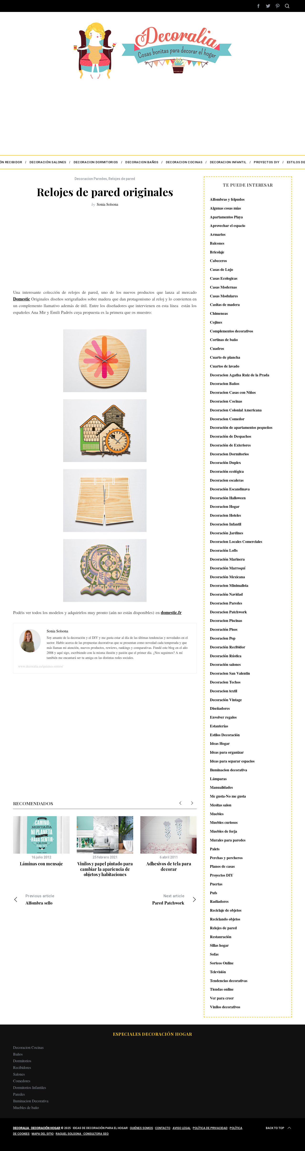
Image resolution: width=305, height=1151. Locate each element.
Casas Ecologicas (223, 278)
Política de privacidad (210, 1128)
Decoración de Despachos (230, 436)
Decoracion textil (223, 691)
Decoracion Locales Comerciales (236, 541)
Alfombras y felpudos (227, 199)
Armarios (217, 234)
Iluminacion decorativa (228, 770)
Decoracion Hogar (224, 506)
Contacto (162, 1128)
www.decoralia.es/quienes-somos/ (40, 666)
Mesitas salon (220, 805)
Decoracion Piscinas (226, 620)
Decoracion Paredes (91, 179)
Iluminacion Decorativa (30, 1100)
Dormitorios (22, 1060)
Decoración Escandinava (230, 489)
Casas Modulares (224, 296)
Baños (18, 1053)
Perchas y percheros (226, 857)
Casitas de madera (225, 304)
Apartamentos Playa (226, 217)
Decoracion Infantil (225, 524)
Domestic (21, 299)
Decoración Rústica (225, 655)
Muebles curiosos (224, 822)
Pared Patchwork (168, 900)
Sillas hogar (219, 945)
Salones (19, 1074)
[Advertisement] (152, 114)
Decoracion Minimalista (229, 585)
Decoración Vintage (226, 699)
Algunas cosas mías (225, 208)
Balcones (217, 243)
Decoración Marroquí (227, 568)
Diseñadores (220, 708)
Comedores (21, 1080)
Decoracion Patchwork (228, 612)
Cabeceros (218, 260)
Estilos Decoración (225, 734)
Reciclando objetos (225, 919)
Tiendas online (222, 989)
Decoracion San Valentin (230, 673)
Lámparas (218, 778)
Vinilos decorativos (225, 1006)
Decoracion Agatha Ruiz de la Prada (239, 375)
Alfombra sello (39, 900)
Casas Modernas (223, 287)
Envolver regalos (223, 717)
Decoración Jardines (226, 533)
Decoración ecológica (227, 471)
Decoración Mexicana (227, 576)
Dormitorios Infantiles (29, 1087)
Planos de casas (222, 866)
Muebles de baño (26, 1107)
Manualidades (221, 787)
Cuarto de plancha (225, 357)
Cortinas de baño (224, 339)
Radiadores (219, 901)
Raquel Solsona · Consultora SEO (82, 1133)
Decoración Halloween (228, 497)
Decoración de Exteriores (230, 445)
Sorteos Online (222, 963)
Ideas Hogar (220, 743)
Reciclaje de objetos (225, 910)
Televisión (218, 971)
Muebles (217, 813)
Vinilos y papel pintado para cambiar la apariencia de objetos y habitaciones (105, 869)
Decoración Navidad (226, 594)
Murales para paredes (227, 840)
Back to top (275, 1128)
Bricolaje (217, 252)
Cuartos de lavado (224, 366)
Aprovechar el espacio (227, 225)
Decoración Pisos (223, 629)
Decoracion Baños (224, 383)
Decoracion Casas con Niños (233, 392)
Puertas (216, 884)
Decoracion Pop (222, 638)
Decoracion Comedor (227, 418)
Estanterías (219, 726)
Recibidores (22, 1067)
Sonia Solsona (107, 204)
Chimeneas (219, 313)
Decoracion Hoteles (225, 515)
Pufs (213, 892)
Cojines (216, 322)
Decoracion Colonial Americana (236, 410)
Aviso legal (182, 1128)
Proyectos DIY (221, 875)
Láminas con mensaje (41, 864)
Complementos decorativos (231, 331)
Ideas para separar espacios (232, 761)
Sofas (214, 954)
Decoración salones (225, 664)
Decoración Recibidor (227, 647)
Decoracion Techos (225, 682)
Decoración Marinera (227, 559)
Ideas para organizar (227, 752)
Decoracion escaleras (227, 480)
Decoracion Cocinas (226, 401)
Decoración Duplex (225, 462)
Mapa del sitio (43, 1133)
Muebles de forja (223, 831)
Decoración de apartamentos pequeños (241, 427)
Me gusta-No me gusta (228, 796)
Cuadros (217, 348)
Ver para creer (222, 998)
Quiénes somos (141, 1128)
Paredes (19, 1094)
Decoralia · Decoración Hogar (36, 1128)
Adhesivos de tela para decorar (168, 866)
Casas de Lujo (221, 269)
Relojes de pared (121, 179)
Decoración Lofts (224, 550)
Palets (214, 848)
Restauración (220, 936)
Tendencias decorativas (228, 980)
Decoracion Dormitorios (229, 454)
